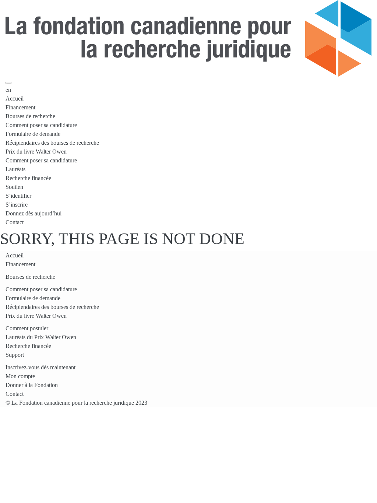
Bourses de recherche (30, 116)
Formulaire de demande (33, 134)
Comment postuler (27, 328)
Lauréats (15, 169)
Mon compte (20, 376)
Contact (15, 222)
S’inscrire (17, 204)
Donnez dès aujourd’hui (33, 213)
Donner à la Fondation (32, 385)
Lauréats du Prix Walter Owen (41, 337)
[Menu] (8, 83)
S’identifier (18, 196)
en (8, 90)
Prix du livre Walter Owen (36, 151)
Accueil (15, 98)
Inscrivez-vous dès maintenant (40, 367)
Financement (20, 107)
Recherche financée (28, 178)
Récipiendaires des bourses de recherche (52, 143)
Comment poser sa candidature (41, 125)
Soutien (14, 187)
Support (15, 355)
